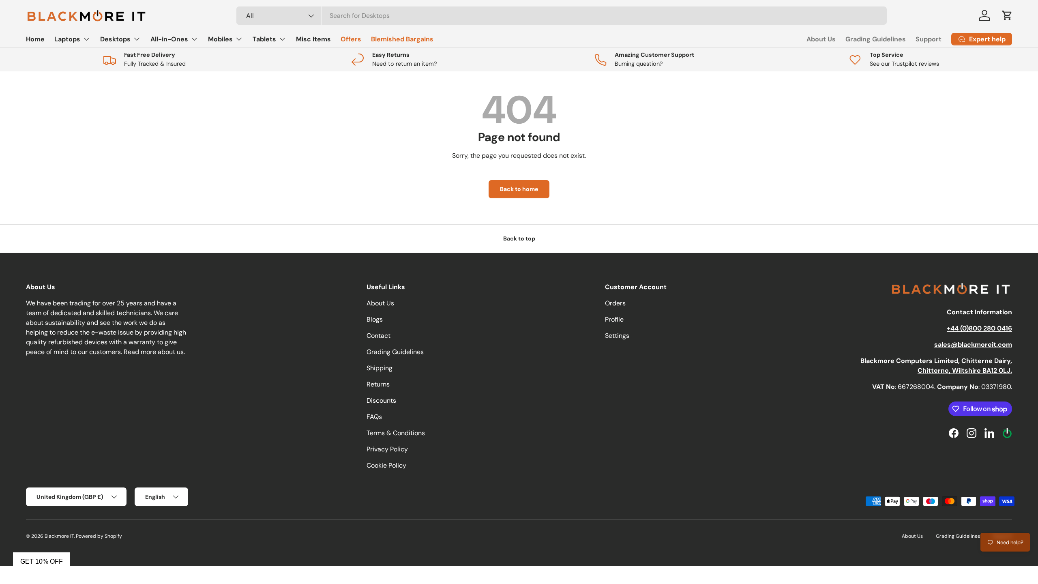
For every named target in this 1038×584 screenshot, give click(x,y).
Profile (614, 319)
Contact (378, 335)
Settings (617, 335)
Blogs (375, 319)
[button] (1007, 15)
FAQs (374, 416)
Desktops (115, 39)
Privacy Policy (387, 449)
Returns (378, 384)
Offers (351, 39)
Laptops (67, 39)
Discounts (381, 400)
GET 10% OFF (41, 561)
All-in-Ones (169, 39)
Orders (615, 303)
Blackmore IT (59, 536)
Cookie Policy (386, 465)
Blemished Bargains (402, 39)
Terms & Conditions (396, 433)
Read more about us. (154, 352)
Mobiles (220, 39)
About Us (821, 39)
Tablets (264, 39)
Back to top (519, 238)
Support (928, 39)
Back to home (519, 189)
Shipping (379, 368)
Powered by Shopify (99, 536)
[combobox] (561, 15)
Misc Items (313, 39)
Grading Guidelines (875, 39)
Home (35, 39)
